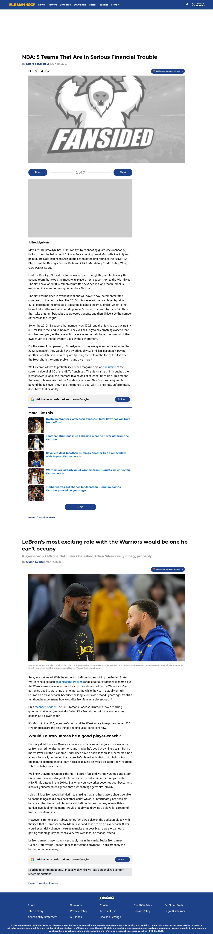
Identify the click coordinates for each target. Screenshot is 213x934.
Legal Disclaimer (174, 911)
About (31, 905)
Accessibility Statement (42, 917)
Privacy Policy (78, 911)
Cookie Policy (142, 911)
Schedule (65, 4)
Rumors (52, 4)
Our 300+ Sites (143, 905)
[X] (193, 4)
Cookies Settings (110, 917)
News (41, 4)
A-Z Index (76, 917)
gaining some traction (69, 681)
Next (123, 172)
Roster (92, 4)
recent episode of (45, 707)
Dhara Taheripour (37, 63)
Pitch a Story (36, 911)
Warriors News (47, 517)
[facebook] (187, 4)
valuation (110, 367)
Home (31, 517)
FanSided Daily (173, 905)
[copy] (47, 71)
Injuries (103, 4)
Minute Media (24, 925)
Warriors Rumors (48, 883)
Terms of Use (108, 911)
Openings (76, 905)
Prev (38, 172)
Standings (80, 4)
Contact (105, 905)
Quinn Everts (35, 561)
